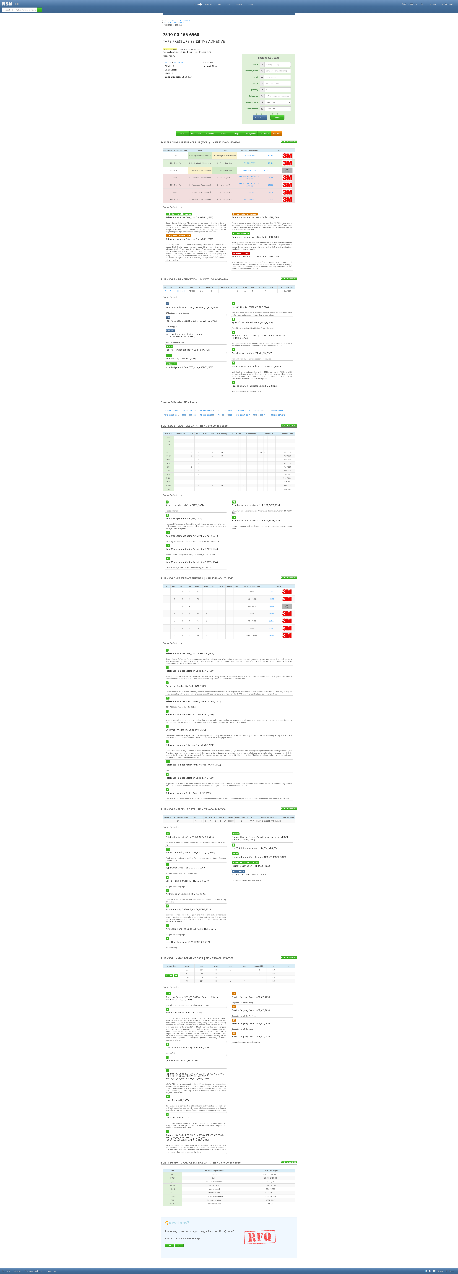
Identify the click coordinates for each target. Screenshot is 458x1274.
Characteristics (264, 133)
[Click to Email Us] (171, 975)
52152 (270, 192)
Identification (196, 133)
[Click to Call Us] (167, 975)
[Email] (169, 1245)
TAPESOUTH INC (249, 170)
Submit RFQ (292, 142)
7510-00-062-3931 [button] (260, 410)
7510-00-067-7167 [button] (260, 415)
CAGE (223, 133)
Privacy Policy (50, 1271)
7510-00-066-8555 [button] (207, 415)
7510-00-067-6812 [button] (278, 415)
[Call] (179, 1245)
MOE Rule (210, 133)
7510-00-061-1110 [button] (242, 410)
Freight (237, 133)
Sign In (423, 4)
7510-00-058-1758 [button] (189, 410)
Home (220, 4)
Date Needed (252, 108)
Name (255, 64)
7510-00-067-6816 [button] (225, 415)
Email (255, 77)
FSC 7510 (178, 62)
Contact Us (239, 4)
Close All (276, 133)
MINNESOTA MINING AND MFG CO (249, 177)
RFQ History (210, 4)
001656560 (181, 291)
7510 (171, 291)
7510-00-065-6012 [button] (171, 415)
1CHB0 (270, 156)
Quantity (254, 90)
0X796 (266, 170)
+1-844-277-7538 (410, 4)
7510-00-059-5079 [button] (207, 410)
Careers (250, 4)
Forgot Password (446, 4)
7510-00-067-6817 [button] (242, 415)
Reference (253, 96)
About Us (17, 1271)
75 (166, 291)
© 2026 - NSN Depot (445, 1271)
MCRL (182, 133)
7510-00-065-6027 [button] (278, 410)
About (228, 4)
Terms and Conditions (33, 1271)
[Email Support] (284, 142)
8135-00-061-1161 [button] (225, 410)
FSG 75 (168, 62)
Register (433, 4)
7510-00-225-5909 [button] (171, 410)
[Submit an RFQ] (176, 975)
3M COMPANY (249, 156)
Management (250, 133)
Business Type (252, 102)
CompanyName (251, 71)
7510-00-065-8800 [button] (189, 415)
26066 (270, 177)
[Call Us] (282, 142)
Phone (255, 83)
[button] (197, 4)
